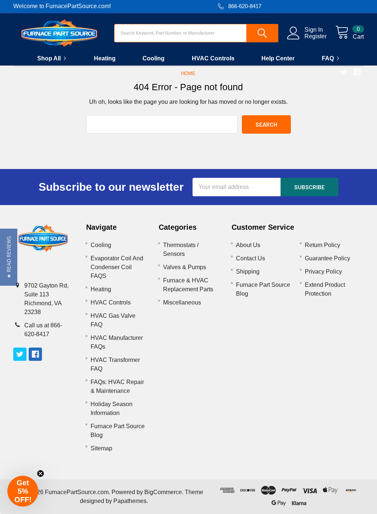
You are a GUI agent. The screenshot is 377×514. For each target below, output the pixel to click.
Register (315, 36)
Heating (105, 58)
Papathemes (130, 501)
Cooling (153, 58)
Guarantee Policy (327, 258)
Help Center (278, 58)
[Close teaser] (40, 473)
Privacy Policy (323, 271)
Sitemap (101, 448)
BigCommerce (163, 492)
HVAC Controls (213, 58)
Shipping (248, 271)
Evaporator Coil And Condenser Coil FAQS (117, 267)
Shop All (49, 58)
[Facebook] (357, 72)
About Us (248, 245)
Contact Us (250, 258)
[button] (8, 257)
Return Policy (322, 245)
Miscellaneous (182, 302)
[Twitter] (343, 72)
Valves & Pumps (184, 267)
